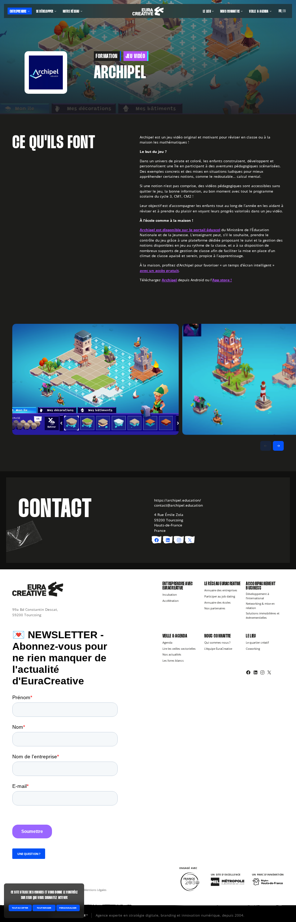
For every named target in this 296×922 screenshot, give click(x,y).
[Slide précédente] (265, 446)
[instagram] (179, 540)
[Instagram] (262, 672)
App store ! (222, 280)
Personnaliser (68, 907)
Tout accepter (20, 907)
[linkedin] (167, 540)
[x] (189, 540)
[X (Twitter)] (269, 672)
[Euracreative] (148, 11)
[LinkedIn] (255, 672)
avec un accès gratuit (159, 270)
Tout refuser (44, 907)
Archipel (169, 280)
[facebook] (156, 540)
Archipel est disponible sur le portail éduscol (180, 230)
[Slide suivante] (278, 446)
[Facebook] (248, 672)
